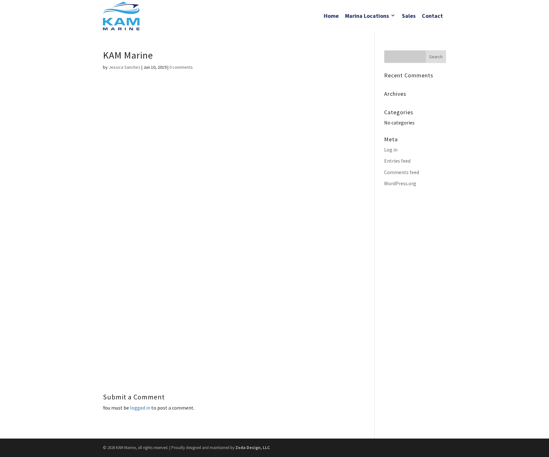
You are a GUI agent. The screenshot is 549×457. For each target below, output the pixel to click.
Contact (432, 15)
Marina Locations (367, 15)
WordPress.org (400, 183)
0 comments (181, 67)
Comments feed (401, 172)
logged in (140, 407)
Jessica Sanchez (124, 67)
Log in (390, 149)
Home (331, 15)
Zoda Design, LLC (252, 447)
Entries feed (397, 161)
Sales (409, 15)
